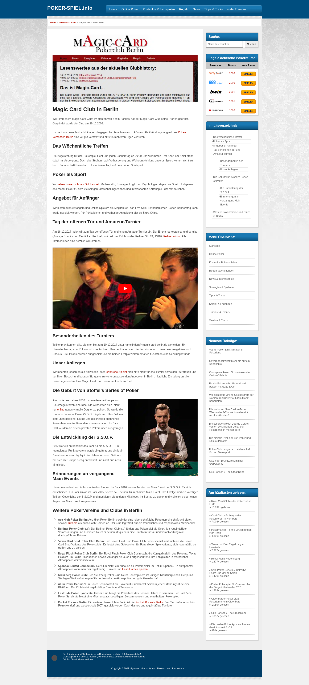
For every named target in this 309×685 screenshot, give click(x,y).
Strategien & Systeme (221, 287)
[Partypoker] (216, 74)
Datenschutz (163, 668)
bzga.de (113, 656)
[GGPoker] (216, 102)
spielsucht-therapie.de (134, 656)
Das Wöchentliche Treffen (228, 137)
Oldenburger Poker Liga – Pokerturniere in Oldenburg (225, 600)
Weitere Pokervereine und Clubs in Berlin (231, 214)
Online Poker (216, 254)
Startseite (214, 245)
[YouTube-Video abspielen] (125, 288)
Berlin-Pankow (171, 236)
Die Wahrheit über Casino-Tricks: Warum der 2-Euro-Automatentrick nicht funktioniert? (228, 412)
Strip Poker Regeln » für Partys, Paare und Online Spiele (228, 571)
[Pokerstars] (216, 111)
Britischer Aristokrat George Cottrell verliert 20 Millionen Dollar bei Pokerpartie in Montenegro (229, 426)
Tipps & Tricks (217, 295)
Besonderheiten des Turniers (231, 163)
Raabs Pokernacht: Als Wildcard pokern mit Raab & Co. (227, 385)
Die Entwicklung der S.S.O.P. (231, 190)
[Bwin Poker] (216, 93)
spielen (248, 74)
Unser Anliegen (229, 169)
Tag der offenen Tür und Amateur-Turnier (226, 151)
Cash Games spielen (135, 569)
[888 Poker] (216, 84)
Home (53, 22)
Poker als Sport (222, 141)
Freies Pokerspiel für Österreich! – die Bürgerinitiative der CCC (229, 586)
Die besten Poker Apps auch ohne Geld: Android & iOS (229, 626)
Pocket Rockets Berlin (149, 602)
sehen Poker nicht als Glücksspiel (78, 184)
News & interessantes (221, 278)
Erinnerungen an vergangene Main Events (230, 200)
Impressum (178, 668)
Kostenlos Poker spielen (223, 262)
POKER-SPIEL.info (69, 8)
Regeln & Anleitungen (221, 270)
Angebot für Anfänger (225, 145)
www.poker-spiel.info (144, 668)
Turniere (72, 523)
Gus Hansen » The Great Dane (226, 471)
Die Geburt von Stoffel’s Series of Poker (230, 179)
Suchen (251, 44)
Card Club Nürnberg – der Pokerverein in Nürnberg (225, 517)
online (60, 409)
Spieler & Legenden (220, 304)
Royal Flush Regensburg (225, 558)
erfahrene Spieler (116, 371)
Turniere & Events (219, 312)
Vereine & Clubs (67, 22)
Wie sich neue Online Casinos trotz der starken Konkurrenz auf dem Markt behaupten (231, 397)
